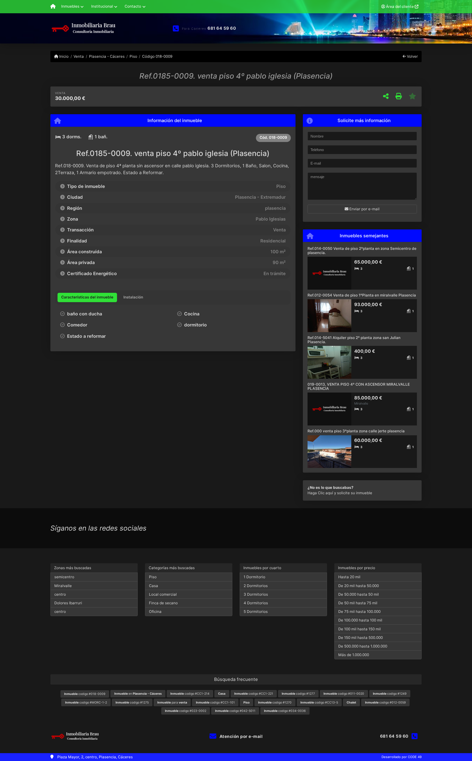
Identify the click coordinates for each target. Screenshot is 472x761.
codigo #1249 (390, 693)
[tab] (87, 297)
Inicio (63, 56)
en (138, 693)
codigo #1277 (298, 693)
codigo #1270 (275, 702)
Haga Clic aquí (320, 493)
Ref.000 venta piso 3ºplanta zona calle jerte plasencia (356, 431)
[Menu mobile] (53, 6)
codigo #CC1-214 (189, 693)
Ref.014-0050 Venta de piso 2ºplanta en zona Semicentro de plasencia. (362, 250)
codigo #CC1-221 (253, 693)
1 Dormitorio (254, 577)
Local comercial (163, 594)
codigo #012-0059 (385, 702)
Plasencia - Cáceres (106, 56)
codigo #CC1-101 (215, 702)
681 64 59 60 (221, 28)
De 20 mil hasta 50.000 (358, 585)
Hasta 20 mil (349, 577)
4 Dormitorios (256, 603)
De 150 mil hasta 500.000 (360, 637)
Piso (133, 56)
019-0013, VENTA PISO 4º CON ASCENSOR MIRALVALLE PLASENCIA (359, 386)
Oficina (155, 611)
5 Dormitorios (256, 611)
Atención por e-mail (240, 736)
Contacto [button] (133, 6)
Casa (153, 585)
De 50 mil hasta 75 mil (357, 603)
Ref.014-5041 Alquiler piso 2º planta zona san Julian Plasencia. (354, 339)
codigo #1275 (132, 702)
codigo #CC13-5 (319, 702)
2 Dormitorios (256, 585)
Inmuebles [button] (70, 6)
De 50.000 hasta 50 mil (358, 594)
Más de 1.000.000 (353, 654)
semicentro (64, 577)
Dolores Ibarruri (68, 603)
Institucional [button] (102, 6)
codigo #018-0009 (84, 694)
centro (60, 594)
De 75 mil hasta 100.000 (359, 611)
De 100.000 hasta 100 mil (360, 620)
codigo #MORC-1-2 (86, 702)
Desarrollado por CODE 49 (402, 757)
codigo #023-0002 (185, 711)
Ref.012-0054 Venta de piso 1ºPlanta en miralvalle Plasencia (362, 295)
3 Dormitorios (256, 594)
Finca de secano (163, 603)
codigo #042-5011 (235, 711)
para (172, 702)
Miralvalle (63, 585)
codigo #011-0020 (344, 693)
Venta (79, 56)
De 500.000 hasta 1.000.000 (362, 646)
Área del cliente (400, 6)
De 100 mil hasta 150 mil (359, 629)
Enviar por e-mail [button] (364, 209)
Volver (412, 56)
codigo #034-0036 (285, 711)
